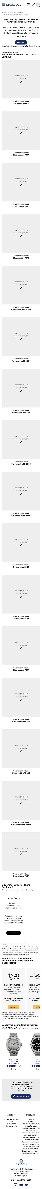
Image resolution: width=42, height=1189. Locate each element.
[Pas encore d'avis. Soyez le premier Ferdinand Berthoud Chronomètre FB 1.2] (21, 209)
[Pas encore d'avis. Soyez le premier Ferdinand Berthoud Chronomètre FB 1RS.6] (21, 364)
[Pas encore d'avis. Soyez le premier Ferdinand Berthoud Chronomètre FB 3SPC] (21, 518)
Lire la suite (21, 36)
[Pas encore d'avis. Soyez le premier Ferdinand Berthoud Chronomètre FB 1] (21, 106)
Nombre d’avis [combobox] (31, 54)
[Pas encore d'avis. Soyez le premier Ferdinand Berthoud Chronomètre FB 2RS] (21, 776)
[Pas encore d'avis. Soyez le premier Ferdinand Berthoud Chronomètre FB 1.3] (21, 570)
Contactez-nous (14, 933)
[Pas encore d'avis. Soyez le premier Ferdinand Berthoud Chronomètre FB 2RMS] (21, 467)
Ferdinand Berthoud (16, 12)
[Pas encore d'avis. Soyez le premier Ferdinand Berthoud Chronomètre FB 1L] (21, 261)
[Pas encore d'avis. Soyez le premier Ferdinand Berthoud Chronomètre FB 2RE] (21, 415)
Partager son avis (22, 1096)
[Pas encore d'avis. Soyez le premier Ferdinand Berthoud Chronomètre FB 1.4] (21, 621)
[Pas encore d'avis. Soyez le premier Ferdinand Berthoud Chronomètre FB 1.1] (21, 158)
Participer (21, 42)
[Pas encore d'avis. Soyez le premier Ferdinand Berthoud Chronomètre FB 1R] (21, 673)
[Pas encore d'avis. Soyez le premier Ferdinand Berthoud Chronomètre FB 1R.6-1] (21, 312)
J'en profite (13, 1007)
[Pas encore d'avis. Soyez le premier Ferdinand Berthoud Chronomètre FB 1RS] (21, 724)
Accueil (4, 12)
